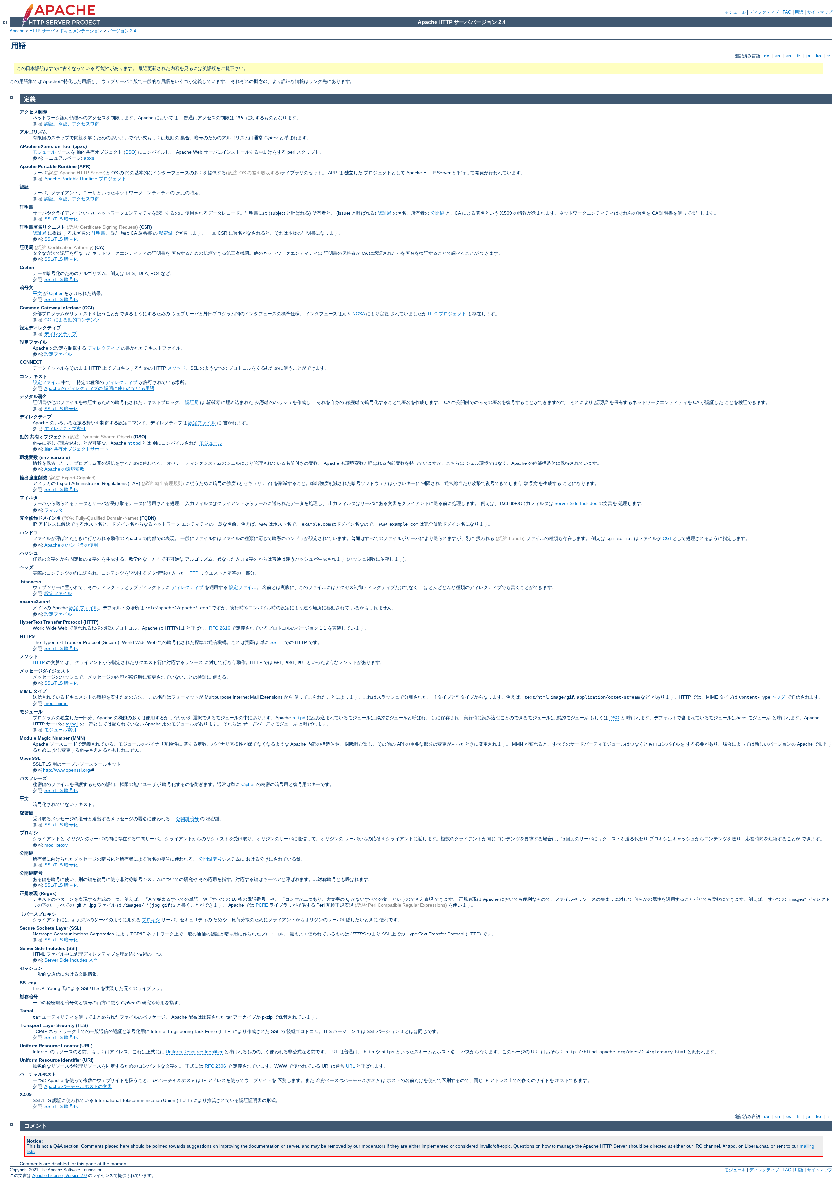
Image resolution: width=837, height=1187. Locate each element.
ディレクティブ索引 (65, 428)
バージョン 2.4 (122, 30)
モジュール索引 (60, 729)
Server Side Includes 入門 (71, 960)
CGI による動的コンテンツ (72, 319)
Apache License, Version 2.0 (59, 1175)
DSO (130, 152)
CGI (667, 538)
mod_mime (56, 703)
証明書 (98, 233)
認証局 (384, 213)
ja (808, 55)
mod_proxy (56, 844)
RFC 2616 (219, 628)
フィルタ (53, 510)
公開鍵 (437, 213)
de (766, 55)
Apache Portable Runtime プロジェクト (85, 178)
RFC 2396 (215, 1066)
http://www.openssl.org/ (67, 770)
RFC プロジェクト (447, 313)
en (777, 55)
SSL (274, 642)
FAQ (787, 12)
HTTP (192, 573)
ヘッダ (778, 697)
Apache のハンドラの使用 (71, 545)
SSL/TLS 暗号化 (61, 218)
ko (818, 55)
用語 (799, 12)
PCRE (262, 905)
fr (798, 55)
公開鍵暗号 (187, 818)
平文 (37, 293)
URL (350, 1066)
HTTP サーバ (42, 30)
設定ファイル (58, 354)
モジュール (735, 12)
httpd (134, 443)
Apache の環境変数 (64, 469)
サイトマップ (819, 12)
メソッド (176, 368)
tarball (72, 723)
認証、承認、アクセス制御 (71, 123)
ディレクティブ (764, 12)
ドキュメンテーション (81, 30)
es (788, 55)
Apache (17, 30)
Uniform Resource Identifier (194, 1051)
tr (828, 55)
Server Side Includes (576, 503)
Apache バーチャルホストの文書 (78, 1086)
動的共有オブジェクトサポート (76, 449)
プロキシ (151, 919)
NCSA (358, 313)
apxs (89, 158)
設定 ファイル (83, 607)
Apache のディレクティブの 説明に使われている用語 (99, 388)
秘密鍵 (166, 233)
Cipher (56, 293)
